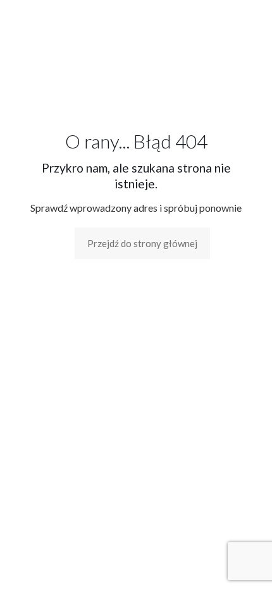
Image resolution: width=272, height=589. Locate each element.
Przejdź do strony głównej (142, 243)
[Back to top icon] (246, 563)
